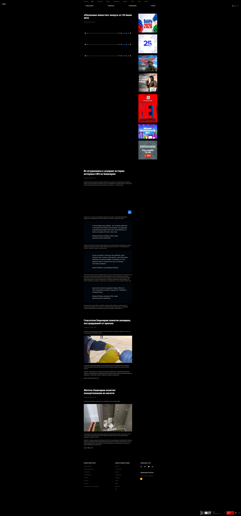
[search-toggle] (235, 5)
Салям (139, 1)
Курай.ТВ (146, 1)
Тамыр (132, 1)
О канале (153, 5)
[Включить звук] (129, 212)
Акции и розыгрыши (89, 469)
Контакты (86, 483)
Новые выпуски (89, 5)
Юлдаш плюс (116, 1)
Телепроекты (111, 5)
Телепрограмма (132, 5)
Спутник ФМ (99, 1)
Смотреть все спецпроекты (147, 475)
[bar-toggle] (237, 5)
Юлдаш (107, 1)
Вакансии (86, 480)
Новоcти (86, 1)
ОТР (116, 489)
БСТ (92, 1)
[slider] (102, 33)
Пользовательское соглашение (91, 486)
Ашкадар (125, 1)
